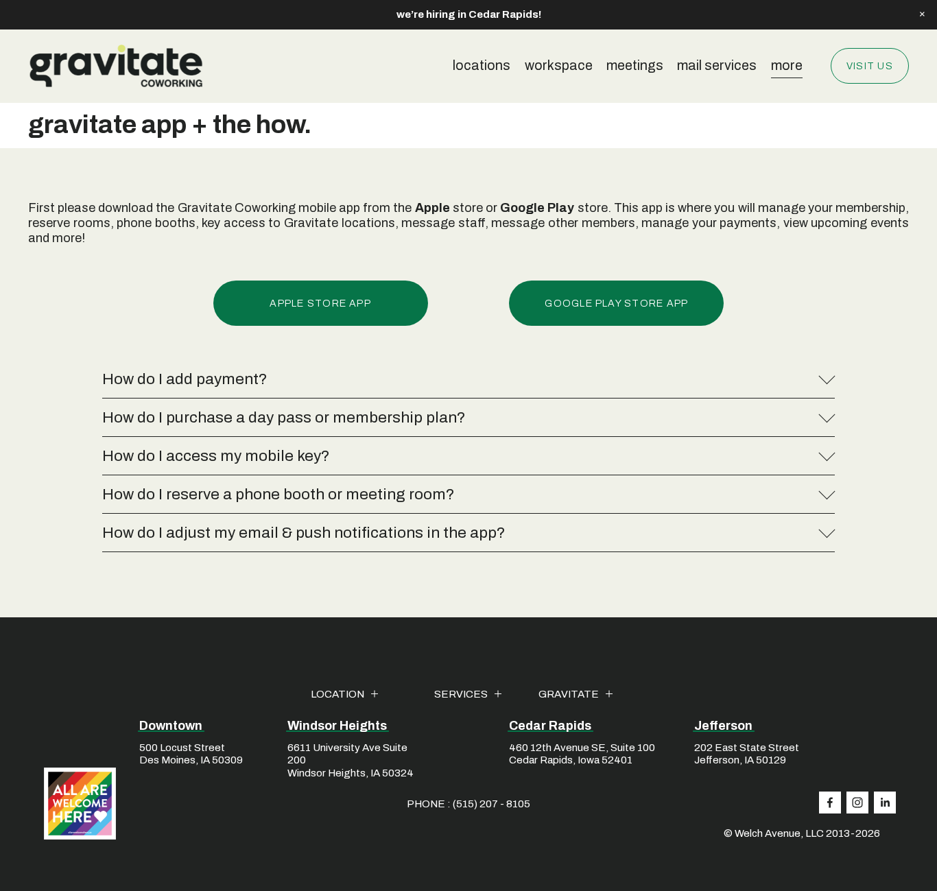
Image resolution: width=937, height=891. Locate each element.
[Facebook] (830, 802)
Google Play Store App (616, 303)
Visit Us (869, 65)
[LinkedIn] (885, 802)
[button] (922, 14)
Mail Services (717, 65)
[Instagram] (857, 802)
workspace (559, 65)
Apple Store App (320, 303)
